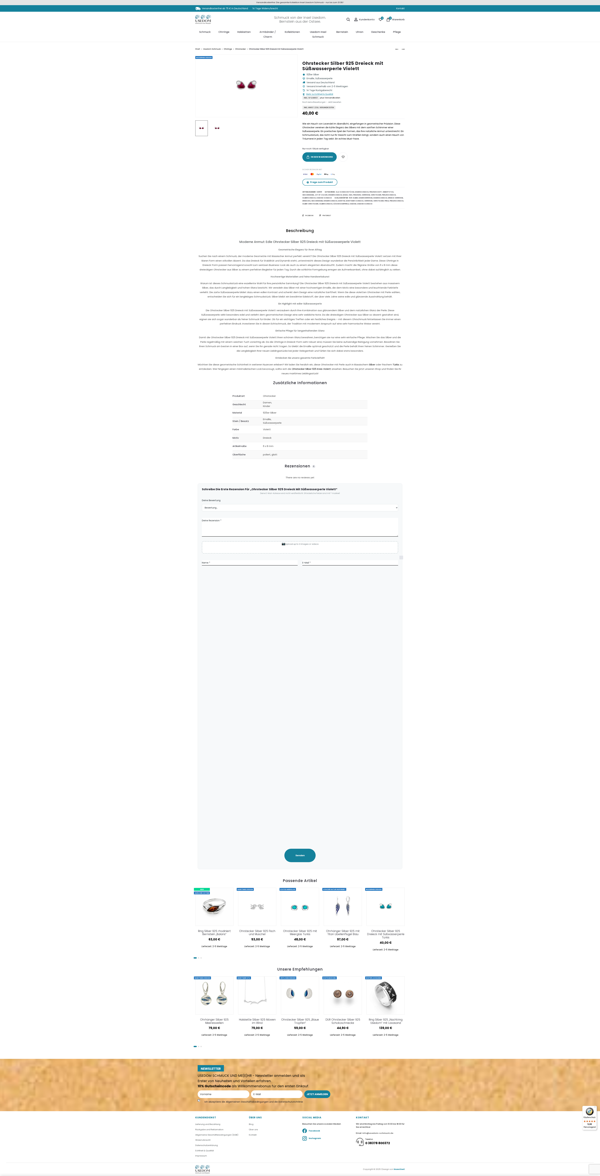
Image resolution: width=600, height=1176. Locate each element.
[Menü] (595, 1108)
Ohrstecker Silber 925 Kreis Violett (311, 369)
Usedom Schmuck (212, 49)
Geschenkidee (308, 195)
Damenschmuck (362, 192)
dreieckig (306, 201)
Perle (387, 201)
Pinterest (326, 215)
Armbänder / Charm (268, 34)
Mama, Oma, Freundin (352, 195)
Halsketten (244, 32)
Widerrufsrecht (202, 1140)
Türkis (396, 364)
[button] (195, 958)
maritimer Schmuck (354, 201)
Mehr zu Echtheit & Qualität (319, 94)
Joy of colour (321, 195)
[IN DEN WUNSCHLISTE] (343, 157)
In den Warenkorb (321, 156)
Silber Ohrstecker (310, 204)
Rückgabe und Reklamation (209, 1129)
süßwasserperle (341, 204)
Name (206, 562)
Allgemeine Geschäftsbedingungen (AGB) (216, 1134)
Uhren (359, 32)
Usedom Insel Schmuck (318, 34)
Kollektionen (292, 32)
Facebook (309, 215)
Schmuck (205, 32)
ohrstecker (378, 201)
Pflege (397, 32)
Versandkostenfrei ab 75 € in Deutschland (224, 8)
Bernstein (342, 32)
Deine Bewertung (211, 500)
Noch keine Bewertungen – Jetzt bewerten (321, 102)
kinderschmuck (330, 201)
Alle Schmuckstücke (345, 192)
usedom (353, 204)
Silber (372, 364)
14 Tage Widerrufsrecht (265, 8)
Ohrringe (223, 32)
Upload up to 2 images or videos (302, 544)
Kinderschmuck (335, 195)
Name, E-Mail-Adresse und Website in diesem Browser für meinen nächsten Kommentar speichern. (402, 698)
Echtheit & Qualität (204, 1150)
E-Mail (306, 562)
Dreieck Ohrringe (395, 198)
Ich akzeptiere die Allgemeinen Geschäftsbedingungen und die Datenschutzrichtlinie (254, 1101)
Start (197, 49)
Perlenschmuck (389, 195)
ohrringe (368, 201)
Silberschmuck (309, 198)
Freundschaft (375, 192)
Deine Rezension (211, 520)
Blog (251, 1124)
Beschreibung (300, 230)
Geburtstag (388, 192)
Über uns (253, 1129)
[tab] (300, 303)
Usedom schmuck (364, 204)
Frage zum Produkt (321, 182)
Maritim (341, 201)
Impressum (201, 1155)
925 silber (353, 198)
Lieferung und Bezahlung (207, 1124)
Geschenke (378, 32)
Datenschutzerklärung (206, 1145)
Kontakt (400, 8)
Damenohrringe (365, 198)
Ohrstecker (240, 49)
